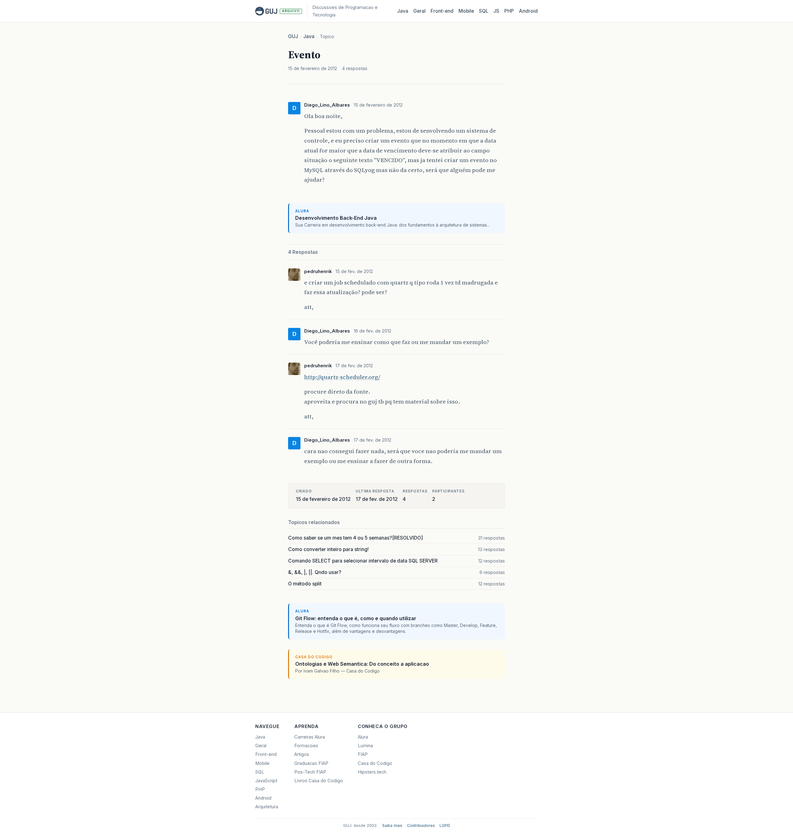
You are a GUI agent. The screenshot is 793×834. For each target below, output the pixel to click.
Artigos (301, 754)
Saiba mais (392, 825)
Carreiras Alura (309, 737)
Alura (363, 737)
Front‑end (442, 11)
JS (496, 11)
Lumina (365, 745)
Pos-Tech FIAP (310, 772)
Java (402, 11)
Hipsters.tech (372, 772)
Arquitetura (266, 807)
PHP (509, 11)
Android (528, 11)
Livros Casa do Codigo (318, 780)
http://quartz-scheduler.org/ (342, 377)
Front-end (266, 754)
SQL (484, 11)
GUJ (293, 36)
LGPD (445, 825)
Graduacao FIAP (311, 763)
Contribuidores (421, 825)
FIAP (363, 754)
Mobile (466, 11)
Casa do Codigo (375, 763)
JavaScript (266, 780)
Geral (419, 11)
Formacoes (306, 745)
